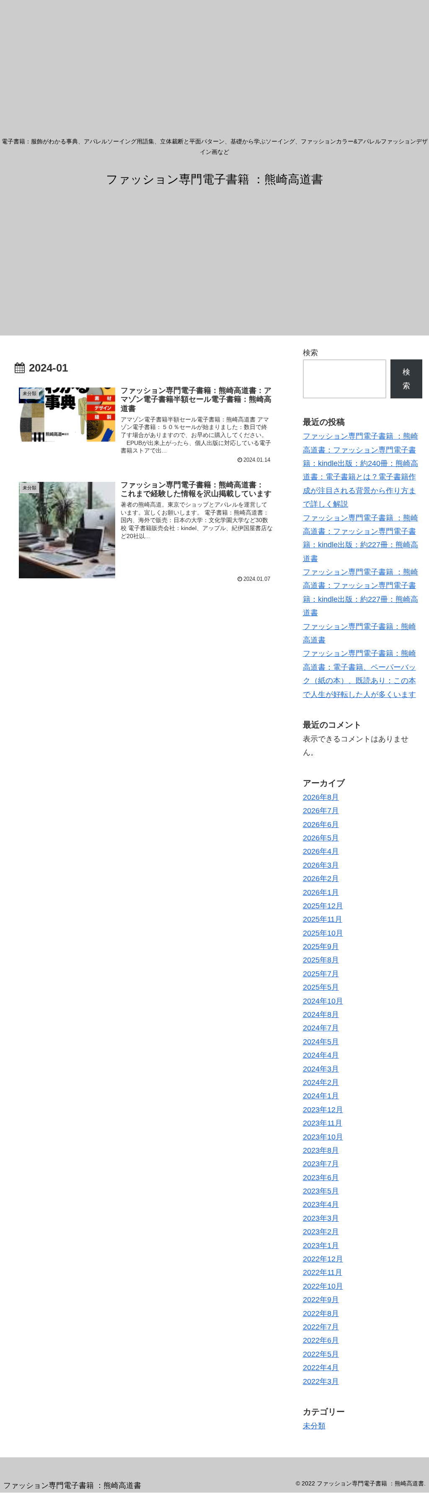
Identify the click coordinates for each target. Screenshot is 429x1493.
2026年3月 (321, 865)
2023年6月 (321, 1177)
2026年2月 (321, 878)
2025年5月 (321, 987)
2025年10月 (323, 933)
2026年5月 (321, 838)
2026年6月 (321, 824)
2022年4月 (321, 1367)
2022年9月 (321, 1299)
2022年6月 (321, 1340)
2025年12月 (323, 906)
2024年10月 (323, 1001)
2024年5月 (321, 1042)
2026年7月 (321, 810)
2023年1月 (321, 1245)
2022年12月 (323, 1259)
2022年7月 (321, 1327)
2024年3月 (321, 1069)
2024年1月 (321, 1096)
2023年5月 (321, 1191)
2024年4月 (321, 1055)
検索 (310, 353)
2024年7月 (321, 1028)
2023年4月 (321, 1204)
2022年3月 (321, 1381)
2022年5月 (321, 1354)
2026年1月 (321, 892)
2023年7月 (321, 1164)
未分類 (314, 1426)
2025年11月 (322, 919)
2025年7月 (321, 974)
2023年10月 (323, 1137)
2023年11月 (322, 1123)
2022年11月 (322, 1272)
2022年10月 (323, 1286)
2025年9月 (321, 946)
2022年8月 (321, 1313)
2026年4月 (321, 851)
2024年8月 (321, 1014)
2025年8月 (321, 960)
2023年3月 (321, 1218)
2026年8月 (321, 797)
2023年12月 (323, 1109)
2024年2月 (321, 1082)
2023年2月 (321, 1232)
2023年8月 (321, 1150)
